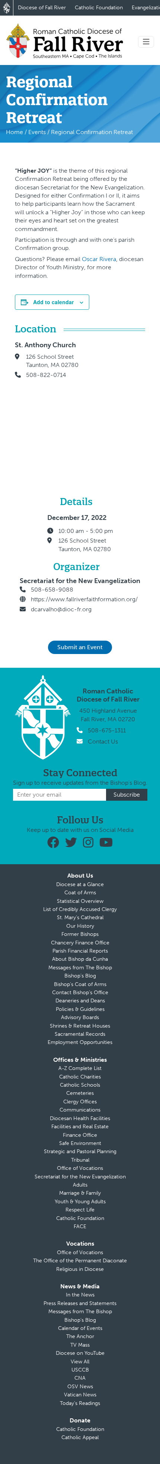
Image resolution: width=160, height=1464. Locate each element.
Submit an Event (80, 647)
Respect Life (80, 1210)
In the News (80, 1295)
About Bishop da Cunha (80, 959)
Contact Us (103, 741)
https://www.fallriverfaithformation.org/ (84, 599)
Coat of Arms (80, 892)
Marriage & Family (80, 1193)
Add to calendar (53, 302)
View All (80, 1362)
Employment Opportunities (80, 1042)
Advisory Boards (80, 1017)
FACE (80, 1226)
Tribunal (80, 1160)
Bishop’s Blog (80, 976)
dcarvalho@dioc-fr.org (61, 609)
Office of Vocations (80, 1168)
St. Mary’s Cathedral (80, 917)
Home (14, 132)
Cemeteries (80, 1093)
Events (37, 132)
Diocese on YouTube (80, 1353)
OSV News (80, 1386)
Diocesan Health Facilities (80, 1118)
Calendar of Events (80, 1328)
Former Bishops (80, 934)
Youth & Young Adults (80, 1201)
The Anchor (80, 1336)
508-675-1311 (107, 730)
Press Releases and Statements (80, 1303)
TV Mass (80, 1345)
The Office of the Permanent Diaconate (80, 1261)
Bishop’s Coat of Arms (80, 984)
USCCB (80, 1370)
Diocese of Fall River (42, 7)
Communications (80, 1110)
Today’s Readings (80, 1403)
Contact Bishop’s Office (80, 992)
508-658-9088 (52, 589)
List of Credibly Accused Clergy (80, 909)
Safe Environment (80, 1143)
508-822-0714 (46, 374)
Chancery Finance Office (80, 943)
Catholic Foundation (99, 7)
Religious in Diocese (80, 1269)
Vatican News (80, 1395)
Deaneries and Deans (80, 1001)
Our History (80, 926)
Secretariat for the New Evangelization (80, 1177)
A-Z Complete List (80, 1068)
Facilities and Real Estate (80, 1126)
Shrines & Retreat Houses (80, 1026)
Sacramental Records (80, 1034)
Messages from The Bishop (80, 967)
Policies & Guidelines (80, 1009)
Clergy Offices (80, 1102)
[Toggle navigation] (146, 42)
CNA (80, 1378)
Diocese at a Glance (80, 884)
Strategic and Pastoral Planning (80, 1151)
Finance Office (80, 1135)
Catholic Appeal (80, 1437)
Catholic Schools (80, 1085)
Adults (80, 1185)
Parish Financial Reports (80, 951)
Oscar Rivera (99, 259)
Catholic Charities (80, 1077)
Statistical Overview (80, 901)
